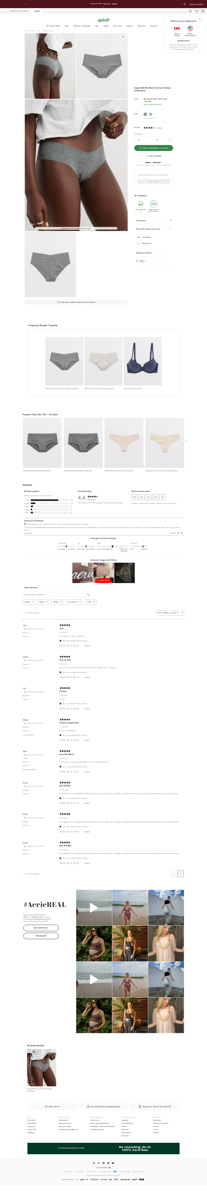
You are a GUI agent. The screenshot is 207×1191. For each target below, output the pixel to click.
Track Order (31, 1120)
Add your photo (41, 928)
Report (87, 645)
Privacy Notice (179, 49)
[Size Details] (138, 237)
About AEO (157, 1120)
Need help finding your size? (148, 229)
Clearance (153, 26)
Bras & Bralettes (127, 1123)
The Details (141, 220)
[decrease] (165, 140)
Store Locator (94, 1120)
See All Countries (184, 40)
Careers (155, 1129)
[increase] (171, 140)
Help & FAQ (31, 1129)
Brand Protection (138, 1171)
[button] (176, 30)
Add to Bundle (155, 156)
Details (153, 4)
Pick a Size (153, 181)
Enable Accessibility (196, 4)
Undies (106, 26)
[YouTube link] (113, 1163)
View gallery (41, 936)
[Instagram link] (94, 1163)
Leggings (125, 1120)
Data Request (91, 1171)
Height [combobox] (41, 602)
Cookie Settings (124, 1171)
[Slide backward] (186, 441)
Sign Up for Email (65, 1123)
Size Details (138, 134)
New (67, 26)
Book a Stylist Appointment (99, 1123)
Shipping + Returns (144, 252)
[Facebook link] (103, 1163)
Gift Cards (125, 1136)
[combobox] (172, 613)
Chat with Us (54, 1106)
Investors (156, 1126)
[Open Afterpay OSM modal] (161, 162)
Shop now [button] (144, 4)
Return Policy (31, 1123)
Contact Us (31, 1126)
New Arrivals (126, 1132)
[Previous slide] (26, 4)
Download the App (97, 1129)
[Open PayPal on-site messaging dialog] (151, 162)
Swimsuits (141, 26)
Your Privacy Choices (105, 1171)
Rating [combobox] (27, 602)
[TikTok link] (99, 1163)
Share (142, 261)
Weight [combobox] (55, 602)
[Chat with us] (138, 243)
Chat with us (146, 243)
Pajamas (130, 26)
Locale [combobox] (89, 602)
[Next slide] (180, 4)
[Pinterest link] (108, 1163)
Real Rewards (63, 1120)
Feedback (30, 1132)
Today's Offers (55, 26)
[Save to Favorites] (123, 37)
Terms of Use (190, 49)
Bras (97, 26)
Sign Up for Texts (65, 1126)
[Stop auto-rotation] (184, 4)
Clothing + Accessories (81, 26)
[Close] (200, 19)
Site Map (156, 1132)
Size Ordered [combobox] (72, 602)
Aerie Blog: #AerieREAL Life (68, 1129)
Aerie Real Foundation (160, 1123)
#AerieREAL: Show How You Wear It (102, 1126)
